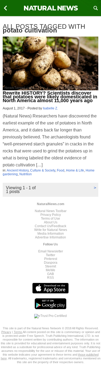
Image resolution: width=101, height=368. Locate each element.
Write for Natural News (50, 230)
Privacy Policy (50, 215)
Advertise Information (50, 237)
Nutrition (25, 174)
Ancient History (18, 170)
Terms (18, 332)
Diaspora (50, 263)
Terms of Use (50, 218)
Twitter (50, 255)
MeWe (50, 270)
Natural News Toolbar (51, 211)
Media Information (50, 233)
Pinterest (50, 259)
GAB (50, 274)
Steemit (50, 266)
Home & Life (75, 170)
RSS (50, 278)
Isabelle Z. (50, 108)
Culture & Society (42, 170)
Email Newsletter (50, 251)
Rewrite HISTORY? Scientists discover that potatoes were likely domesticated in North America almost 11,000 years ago (50, 96)
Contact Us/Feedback (50, 226)
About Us (50, 222)
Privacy (6, 332)
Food (60, 170)
